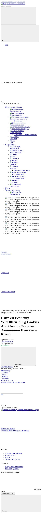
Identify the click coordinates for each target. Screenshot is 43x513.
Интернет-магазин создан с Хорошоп (15, 431)
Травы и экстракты (12, 190)
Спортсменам (10, 145)
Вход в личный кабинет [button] (14, 467)
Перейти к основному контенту (13, 2)
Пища (7, 188)
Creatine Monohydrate (22, 170)
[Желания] (21, 73)
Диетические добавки (13, 107)
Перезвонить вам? (8, 493)
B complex (18, 121)
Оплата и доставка (12, 469)
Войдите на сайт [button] (7, 367)
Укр (6, 45)
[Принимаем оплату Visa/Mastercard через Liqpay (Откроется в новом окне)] (20, 410)
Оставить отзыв (7, 342)
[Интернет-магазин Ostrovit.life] (12, 404)
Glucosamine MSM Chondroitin (25, 135)
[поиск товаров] (18, 16)
